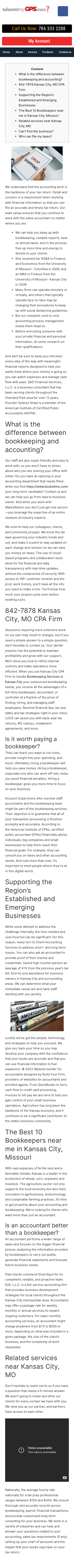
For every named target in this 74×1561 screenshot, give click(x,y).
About (19, 52)
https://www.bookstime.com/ (47, 486)
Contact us (65, 52)
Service (32, 52)
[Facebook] (63, 11)
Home (6, 52)
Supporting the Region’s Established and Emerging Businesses (38, 100)
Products (47, 52)
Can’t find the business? (36, 131)
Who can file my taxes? (35, 136)
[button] (37, 41)
